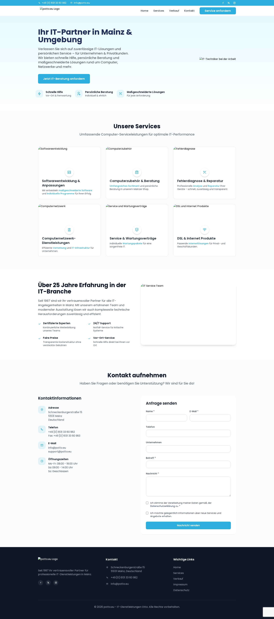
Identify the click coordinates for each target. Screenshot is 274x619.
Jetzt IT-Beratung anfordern (64, 79)
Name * (150, 411)
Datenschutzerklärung (162, 506)
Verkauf (174, 11)
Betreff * (151, 458)
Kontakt (189, 11)
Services (158, 11)
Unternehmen (154, 442)
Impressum (180, 584)
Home (144, 11)
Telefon (150, 426)
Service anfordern (218, 11)
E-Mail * (194, 411)
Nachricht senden (188, 525)
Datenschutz (181, 590)
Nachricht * (152, 473)
